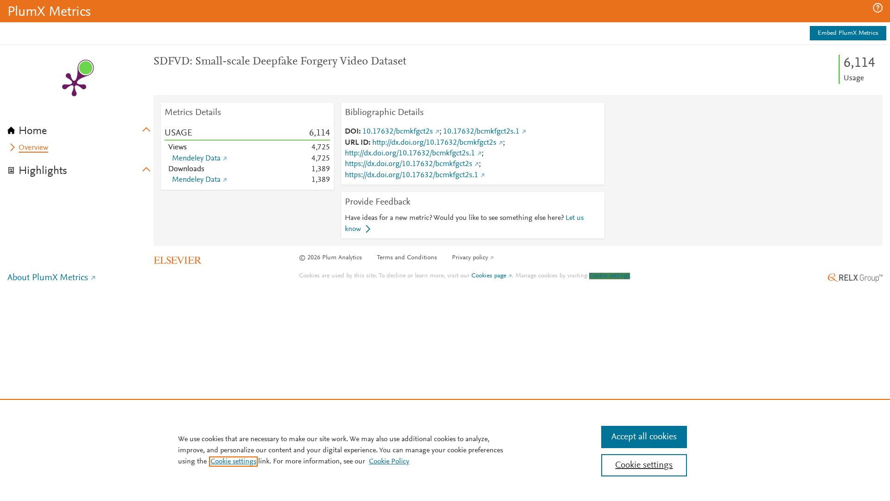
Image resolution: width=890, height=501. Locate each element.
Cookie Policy (389, 461)
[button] (878, 7)
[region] (445, 450)
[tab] (80, 128)
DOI (352, 131)
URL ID (357, 143)
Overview (33, 148)
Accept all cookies (644, 437)
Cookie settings (609, 276)
